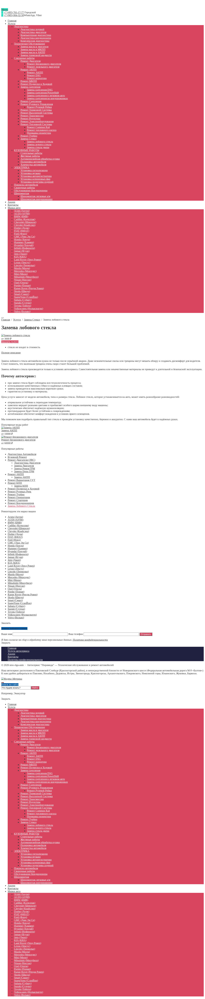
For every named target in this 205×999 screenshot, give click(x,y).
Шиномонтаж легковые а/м (35, 879)
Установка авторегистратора (36, 859)
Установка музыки (30, 856)
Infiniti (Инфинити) (18, 554)
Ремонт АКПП (16, 474)
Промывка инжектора (39, 816)
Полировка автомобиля (33, 845)
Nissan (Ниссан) (16, 586)
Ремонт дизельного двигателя (43, 750)
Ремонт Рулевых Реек (19, 491)
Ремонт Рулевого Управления (36, 787)
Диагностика (21, 710)
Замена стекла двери (38, 831)
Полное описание (11, 352)
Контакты (13, 888)
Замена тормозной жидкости (36, 738)
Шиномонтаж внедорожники (36, 882)
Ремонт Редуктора (30, 802)
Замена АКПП (9, 430)
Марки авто (14, 891)
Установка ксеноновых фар (35, 862)
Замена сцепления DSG (40, 773)
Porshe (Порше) (16, 591)
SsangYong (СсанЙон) (20, 603)
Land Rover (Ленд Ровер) (21, 565)
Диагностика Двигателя (27, 462)
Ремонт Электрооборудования (36, 805)
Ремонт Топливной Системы (36, 807)
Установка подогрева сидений (36, 865)
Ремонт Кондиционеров (21, 503)
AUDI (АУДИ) (15, 519)
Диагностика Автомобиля (22, 454)
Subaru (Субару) (16, 606)
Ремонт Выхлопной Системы (36, 796)
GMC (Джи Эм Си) (18, 542)
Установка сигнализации (34, 854)
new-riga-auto (102, 6)
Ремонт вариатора (37, 761)
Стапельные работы (31, 836)
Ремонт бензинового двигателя (18, 439)
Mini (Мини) (14, 580)
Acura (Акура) (15, 516)
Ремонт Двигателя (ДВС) (21, 460)
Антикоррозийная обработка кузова (40, 842)
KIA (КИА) (14, 563)
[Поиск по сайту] (2, 317)
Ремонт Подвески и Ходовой (23, 488)
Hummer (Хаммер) (18, 548)
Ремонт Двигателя (30, 744)
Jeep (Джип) (14, 560)
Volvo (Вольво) (16, 617)
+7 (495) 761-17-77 (14, 12)
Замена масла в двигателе (34, 730)
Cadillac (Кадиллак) (18, 525)
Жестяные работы (30, 839)
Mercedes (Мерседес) (19, 577)
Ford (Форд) (14, 540)
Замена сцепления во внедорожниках (47, 782)
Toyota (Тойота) (16, 611)
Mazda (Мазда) (16, 574)
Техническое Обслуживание (29, 727)
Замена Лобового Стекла (21, 506)
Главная (12, 704)
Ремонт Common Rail (38, 810)
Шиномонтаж (21, 877)
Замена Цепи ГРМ (24, 471)
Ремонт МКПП (28, 764)
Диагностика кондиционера (35, 721)
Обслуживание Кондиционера (30, 874)
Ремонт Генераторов (19, 497)
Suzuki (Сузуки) (16, 609)
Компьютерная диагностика (35, 718)
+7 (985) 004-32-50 (14, 15)
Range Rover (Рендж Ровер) (22, 594)
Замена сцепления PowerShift (43, 776)
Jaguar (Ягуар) (15, 557)
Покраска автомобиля (26, 868)
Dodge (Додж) (15, 534)
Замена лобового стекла (40, 825)
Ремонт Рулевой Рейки (39, 790)
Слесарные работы (24, 741)
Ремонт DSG (34, 759)
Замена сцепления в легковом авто (46, 779)
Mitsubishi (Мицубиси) (20, 583)
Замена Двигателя (24, 465)
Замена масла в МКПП (32, 733)
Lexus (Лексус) (16, 568)
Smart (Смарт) (15, 600)
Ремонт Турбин (16, 494)
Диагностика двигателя (33, 715)
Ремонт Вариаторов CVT (21, 480)
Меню (4, 9)
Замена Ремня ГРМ (24, 468)
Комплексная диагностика (34, 724)
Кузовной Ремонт (17, 457)
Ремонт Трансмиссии (32, 799)
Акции (11, 885)
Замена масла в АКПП (32, 736)
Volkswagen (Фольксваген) (22, 614)
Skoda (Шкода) (16, 597)
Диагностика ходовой (32, 713)
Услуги (11, 707)
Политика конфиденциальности (90, 639)
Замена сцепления (30, 770)
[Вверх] (2, 682)
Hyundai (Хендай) (17, 551)
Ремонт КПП (15, 483)
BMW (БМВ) (15, 522)
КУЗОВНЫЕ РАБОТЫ (26, 833)
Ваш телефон (76, 634)
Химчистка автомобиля (33, 848)
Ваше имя (7, 634)
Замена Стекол (28, 822)
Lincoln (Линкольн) (18, 571)
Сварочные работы (24, 871)
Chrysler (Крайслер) (18, 531)
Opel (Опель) (15, 588)
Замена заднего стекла (39, 828)
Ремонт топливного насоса (41, 813)
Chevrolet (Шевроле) (19, 528)
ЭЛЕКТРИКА (21, 851)
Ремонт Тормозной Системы (36, 793)
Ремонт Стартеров (18, 500)
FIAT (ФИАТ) (15, 537)
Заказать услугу (9, 341)
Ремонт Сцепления (30, 784)
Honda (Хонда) (16, 545)
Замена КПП (21, 485)
